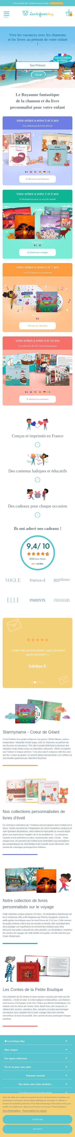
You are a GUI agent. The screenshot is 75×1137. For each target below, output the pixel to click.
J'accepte (37, 1129)
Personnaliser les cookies (34, 1111)
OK (37, 74)
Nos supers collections (15, 1058)
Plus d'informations (12, 1111)
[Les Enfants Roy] (38, 13)
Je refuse (37, 1119)
